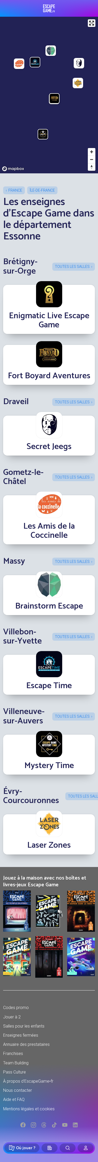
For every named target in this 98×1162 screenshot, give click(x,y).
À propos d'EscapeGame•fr (28, 1081)
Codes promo (16, 1007)
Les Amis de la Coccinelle (49, 531)
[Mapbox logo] (13, 169)
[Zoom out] (91, 159)
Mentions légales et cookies (29, 1108)
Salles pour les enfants (23, 1026)
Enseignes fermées (20, 1035)
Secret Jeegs (49, 446)
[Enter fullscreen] (91, 23)
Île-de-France (42, 190)
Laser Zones (49, 845)
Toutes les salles (72, 266)
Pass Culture (14, 1072)
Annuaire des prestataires (26, 1044)
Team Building (15, 1062)
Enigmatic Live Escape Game (49, 320)
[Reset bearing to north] (91, 167)
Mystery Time (49, 765)
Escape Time (49, 686)
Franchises (13, 1053)
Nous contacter (17, 1090)
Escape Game (49, 8)
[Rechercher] (68, 1147)
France (15, 190)
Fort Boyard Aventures (49, 376)
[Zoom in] (91, 152)
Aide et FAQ (14, 1099)
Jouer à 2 (12, 1016)
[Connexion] (86, 1147)
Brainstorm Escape (49, 606)
